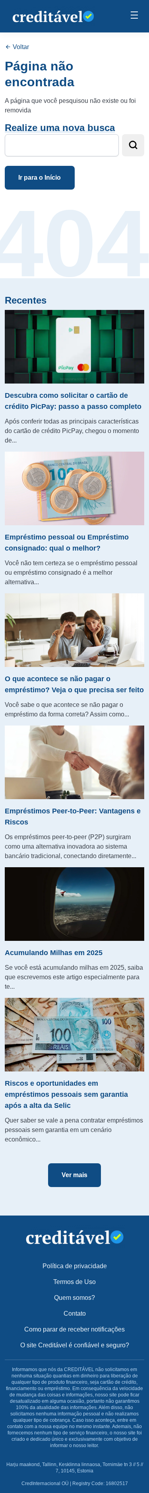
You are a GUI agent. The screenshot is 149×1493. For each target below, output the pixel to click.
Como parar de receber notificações (74, 1329)
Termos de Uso (74, 1281)
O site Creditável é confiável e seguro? (74, 1345)
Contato (75, 1313)
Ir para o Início (39, 177)
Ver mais (74, 1175)
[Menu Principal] (134, 16)
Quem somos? (74, 1297)
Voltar (20, 47)
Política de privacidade (75, 1266)
